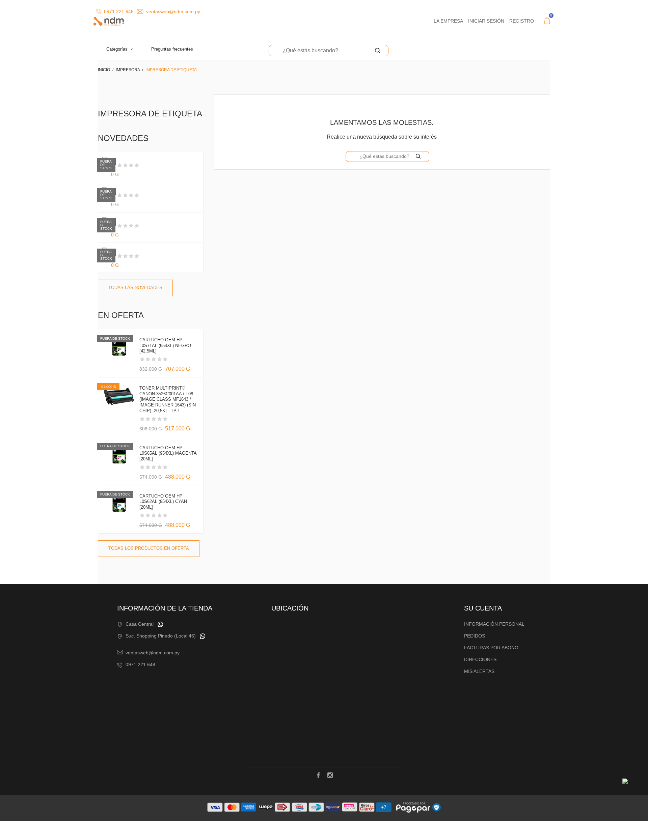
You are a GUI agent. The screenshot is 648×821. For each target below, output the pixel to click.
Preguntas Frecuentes (172, 49)
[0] (547, 21)
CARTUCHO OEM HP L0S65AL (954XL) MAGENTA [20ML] (167, 453)
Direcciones (480, 659)
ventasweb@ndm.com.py (172, 11)
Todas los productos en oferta (148, 548)
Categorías (117, 49)
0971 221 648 (118, 11)
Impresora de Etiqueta (150, 113)
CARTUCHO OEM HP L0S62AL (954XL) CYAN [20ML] (163, 501)
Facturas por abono (491, 647)
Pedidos (474, 636)
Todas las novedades (135, 287)
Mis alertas (479, 671)
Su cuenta (483, 608)
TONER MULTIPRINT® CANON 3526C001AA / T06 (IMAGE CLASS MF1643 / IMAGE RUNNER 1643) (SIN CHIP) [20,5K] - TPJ (167, 400)
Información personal (494, 624)
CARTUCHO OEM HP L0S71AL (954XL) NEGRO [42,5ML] (165, 345)
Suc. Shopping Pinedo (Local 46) (161, 636)
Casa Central (140, 624)
